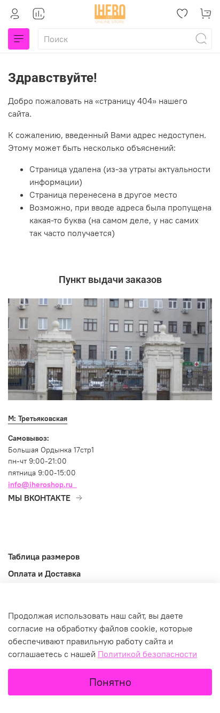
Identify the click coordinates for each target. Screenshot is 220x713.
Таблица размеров (44, 556)
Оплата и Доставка (44, 573)
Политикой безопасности (147, 654)
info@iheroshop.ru (40, 484)
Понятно (110, 681)
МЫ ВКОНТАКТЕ (39, 497)
